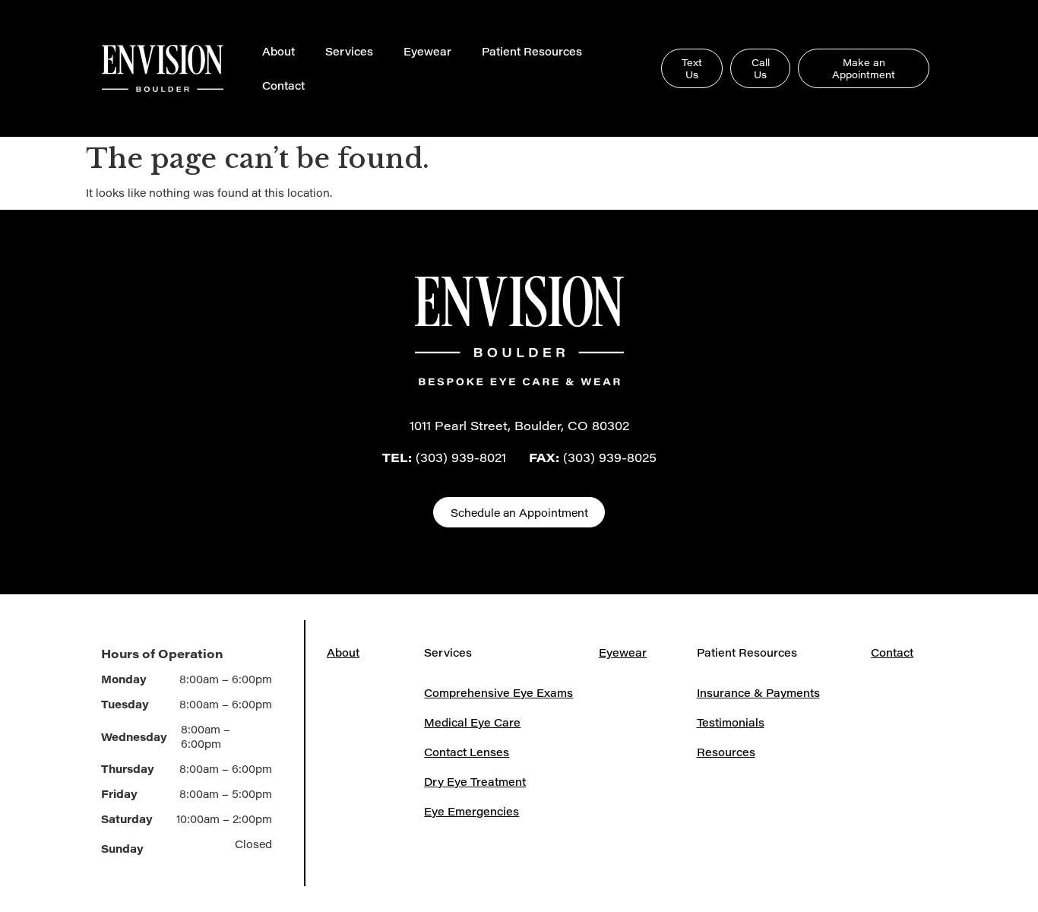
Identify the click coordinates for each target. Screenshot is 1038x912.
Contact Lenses (466, 752)
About (278, 51)
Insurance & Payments (758, 693)
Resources (726, 752)
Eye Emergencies (471, 811)
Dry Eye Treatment (475, 781)
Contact (283, 85)
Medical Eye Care (472, 722)
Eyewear (427, 51)
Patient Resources (532, 51)
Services (349, 51)
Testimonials (730, 722)
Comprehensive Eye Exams (498, 693)
